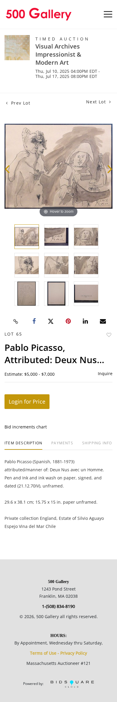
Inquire (105, 373)
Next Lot (97, 101)
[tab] (23, 445)
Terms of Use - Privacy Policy (58, 653)
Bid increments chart (25, 427)
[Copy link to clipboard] (16, 321)
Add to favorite (108, 334)
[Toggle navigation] (108, 14)
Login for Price (27, 401)
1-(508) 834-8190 (58, 606)
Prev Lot (19, 103)
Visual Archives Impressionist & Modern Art (58, 54)
